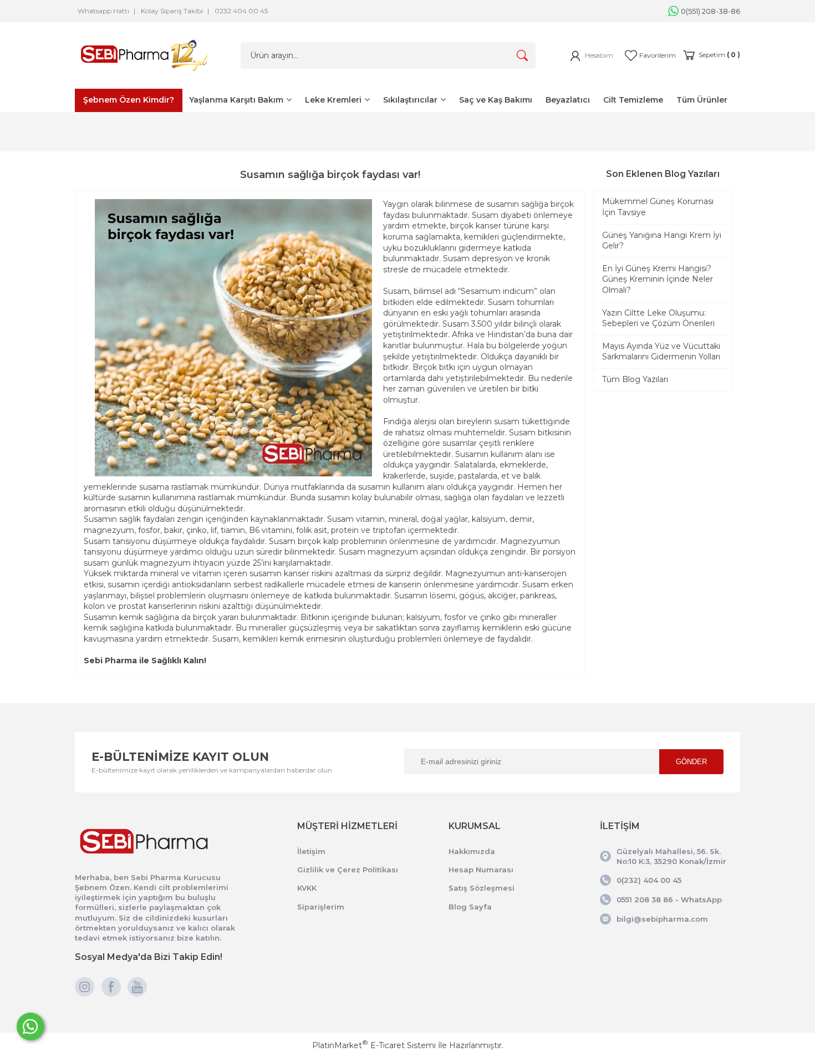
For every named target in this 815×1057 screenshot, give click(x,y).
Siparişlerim (320, 906)
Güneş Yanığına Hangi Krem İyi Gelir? (661, 240)
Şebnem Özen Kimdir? (128, 100)
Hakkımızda (472, 851)
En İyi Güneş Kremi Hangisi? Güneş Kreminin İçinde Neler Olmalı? (657, 279)
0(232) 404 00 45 (649, 880)
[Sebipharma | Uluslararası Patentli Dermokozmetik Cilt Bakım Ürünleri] (144, 73)
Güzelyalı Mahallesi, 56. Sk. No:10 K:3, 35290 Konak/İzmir (671, 856)
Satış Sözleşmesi (482, 887)
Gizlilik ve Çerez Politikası (347, 869)
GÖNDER (691, 762)
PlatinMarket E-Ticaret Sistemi (374, 1045)
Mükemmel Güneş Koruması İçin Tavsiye (658, 206)
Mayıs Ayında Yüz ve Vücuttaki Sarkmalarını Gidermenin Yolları (661, 351)
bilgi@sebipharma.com (662, 918)
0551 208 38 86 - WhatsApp (669, 899)
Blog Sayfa (470, 906)
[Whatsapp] (30, 1026)
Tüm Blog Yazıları (635, 379)
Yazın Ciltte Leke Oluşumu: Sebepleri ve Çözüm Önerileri (658, 318)
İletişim (311, 851)
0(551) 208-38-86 (710, 11)
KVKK (307, 887)
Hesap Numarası (481, 869)
